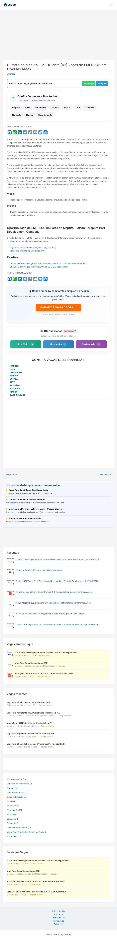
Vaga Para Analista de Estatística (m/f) (27, 251)
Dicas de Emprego (15, 797)
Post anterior (10, 475)
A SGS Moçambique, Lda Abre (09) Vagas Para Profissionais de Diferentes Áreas (53, 603)
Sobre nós (58, 924)
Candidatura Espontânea (18, 783)
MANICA (14, 376)
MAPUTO (14, 366)
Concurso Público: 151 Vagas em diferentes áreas (39, 570)
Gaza (27, 107)
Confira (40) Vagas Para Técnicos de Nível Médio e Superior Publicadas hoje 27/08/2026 (57, 581)
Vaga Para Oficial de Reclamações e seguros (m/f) (33, 247)
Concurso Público (15, 792)
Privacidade (58, 921)
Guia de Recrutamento (17, 827)
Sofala (67, 107)
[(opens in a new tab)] (10, 561)
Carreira (10, 788)
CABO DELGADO (18, 395)
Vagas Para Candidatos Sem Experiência (28, 490)
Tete (78, 107)
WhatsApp (89, 83)
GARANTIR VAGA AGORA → (58, 307)
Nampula (16, 115)
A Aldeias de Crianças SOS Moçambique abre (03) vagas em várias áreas (50, 613)
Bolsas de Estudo (14, 779)
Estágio (10, 819)
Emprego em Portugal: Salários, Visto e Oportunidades (35, 509)
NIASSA (13, 392)
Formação (11, 823)
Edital (9, 801)
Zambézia (89, 107)
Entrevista (11, 814)
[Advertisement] (58, 39)
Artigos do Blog (58, 911)
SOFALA (14, 379)
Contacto (58, 914)
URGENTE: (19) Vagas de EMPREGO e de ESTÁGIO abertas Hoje (39, 267)
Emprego (11, 74)
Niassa (29, 115)
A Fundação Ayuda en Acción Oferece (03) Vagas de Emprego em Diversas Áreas (54, 592)
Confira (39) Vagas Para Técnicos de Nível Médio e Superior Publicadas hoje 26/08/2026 (57, 624)
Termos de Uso (58, 918)
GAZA (12, 369)
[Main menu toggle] (111, 5)
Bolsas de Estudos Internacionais (25, 518)
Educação (11, 805)
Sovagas (25, 4)
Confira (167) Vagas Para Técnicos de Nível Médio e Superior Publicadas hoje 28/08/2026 (57, 559)
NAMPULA (15, 388)
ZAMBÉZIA (15, 385)
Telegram (102, 83)
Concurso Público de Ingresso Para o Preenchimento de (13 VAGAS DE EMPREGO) (47, 263)
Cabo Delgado (45, 115)
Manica (55, 107)
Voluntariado (12, 836)
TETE (12, 382)
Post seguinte (106, 475)
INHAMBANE (16, 372)
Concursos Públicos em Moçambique (27, 499)
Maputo (16, 107)
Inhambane (40, 107)
